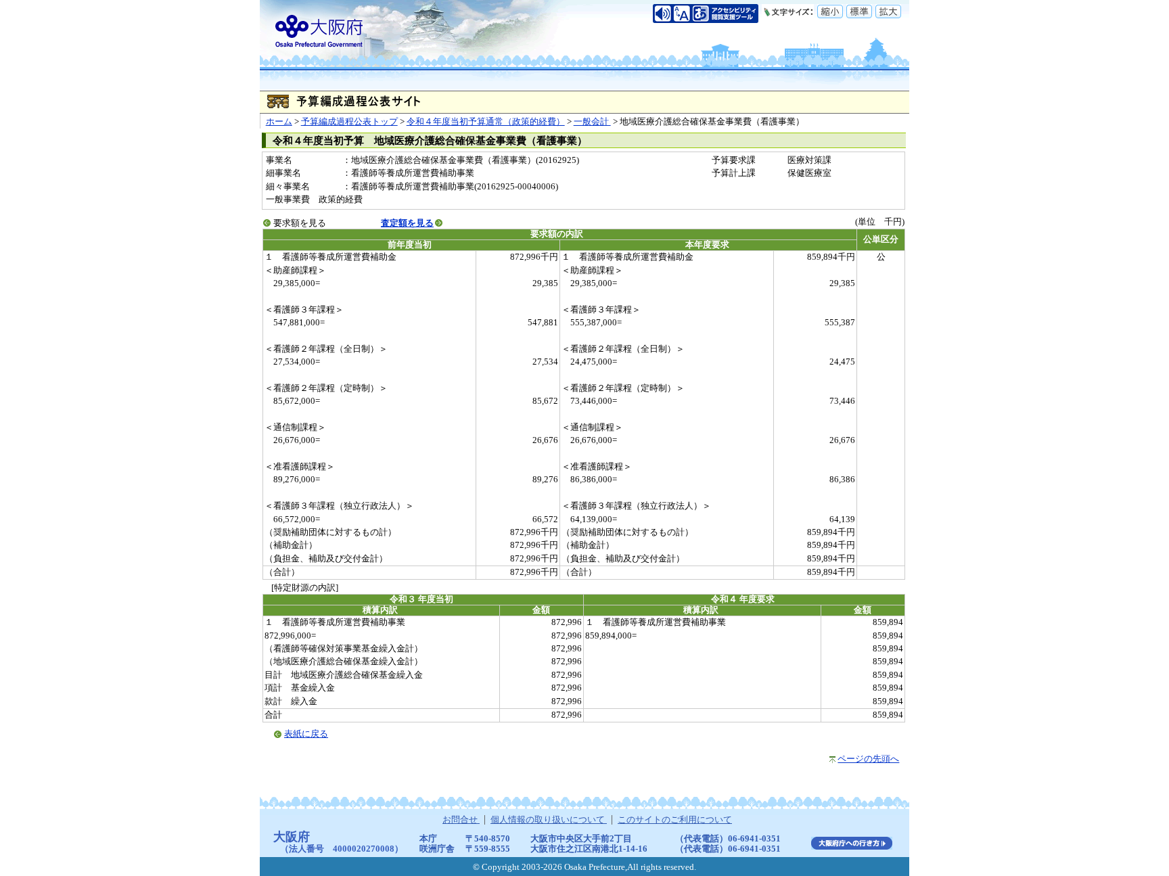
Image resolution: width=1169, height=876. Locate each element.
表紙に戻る (306, 734)
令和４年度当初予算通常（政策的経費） (486, 121)
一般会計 (592, 121)
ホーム (279, 121)
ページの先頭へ (868, 759)
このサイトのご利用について (675, 820)
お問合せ (461, 820)
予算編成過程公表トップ (349, 121)
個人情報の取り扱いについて (548, 820)
